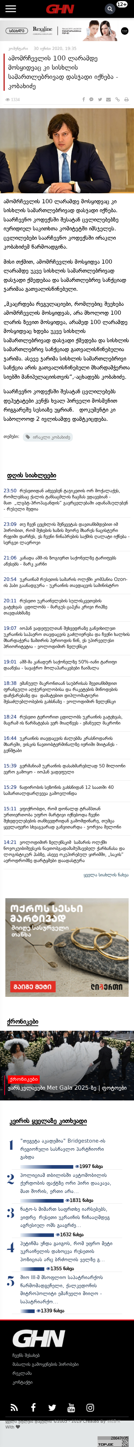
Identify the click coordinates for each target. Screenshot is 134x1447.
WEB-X (113, 1421)
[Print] (126, 99)
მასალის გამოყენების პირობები (46, 1364)
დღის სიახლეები (31, 475)
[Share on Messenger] (91, 99)
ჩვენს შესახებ (26, 1355)
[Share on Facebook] (83, 99)
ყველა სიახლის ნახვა (106, 874)
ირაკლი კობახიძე (50, 437)
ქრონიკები (22, 1021)
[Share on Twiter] (99, 99)
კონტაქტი (23, 1382)
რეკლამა (22, 1373)
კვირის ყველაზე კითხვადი (48, 1121)
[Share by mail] (108, 99)
